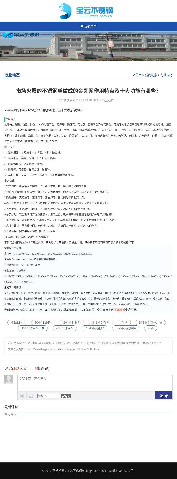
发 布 (164, 396)
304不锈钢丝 (43, 322)
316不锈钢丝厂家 (150, 322)
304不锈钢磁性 (126, 328)
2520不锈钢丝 (94, 328)
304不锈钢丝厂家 (32, 328)
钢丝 (124, 322)
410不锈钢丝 (64, 328)
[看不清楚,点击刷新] (66, 396)
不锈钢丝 (119, 310)
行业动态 (167, 75)
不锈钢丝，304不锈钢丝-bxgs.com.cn (78, 471)
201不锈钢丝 (72, 322)
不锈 (151, 328)
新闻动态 (151, 75)
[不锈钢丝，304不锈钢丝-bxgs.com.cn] (88, 11)
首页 (139, 75)
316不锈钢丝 (101, 322)
